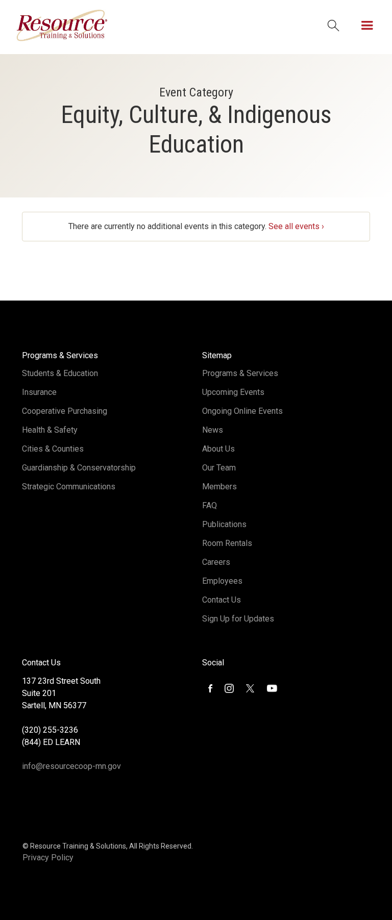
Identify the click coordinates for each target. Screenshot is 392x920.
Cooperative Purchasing (64, 411)
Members (219, 486)
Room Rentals (227, 543)
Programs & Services (240, 373)
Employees (222, 581)
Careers (216, 562)
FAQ (209, 505)
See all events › (296, 226)
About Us (218, 449)
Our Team (219, 468)
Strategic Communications (68, 486)
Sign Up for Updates (238, 619)
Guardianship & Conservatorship (79, 468)
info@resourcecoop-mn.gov (71, 766)
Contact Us (221, 600)
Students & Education (60, 373)
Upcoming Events (233, 392)
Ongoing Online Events (242, 411)
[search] (333, 25)
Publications (224, 524)
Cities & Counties (53, 449)
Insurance (39, 392)
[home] (62, 25)
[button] (367, 25)
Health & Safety (50, 430)
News (212, 430)
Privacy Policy (48, 857)
